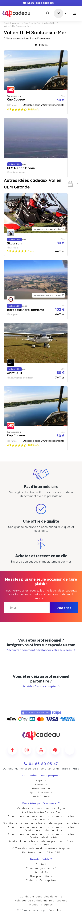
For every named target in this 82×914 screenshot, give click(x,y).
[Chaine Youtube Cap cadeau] (41, 750)
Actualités (41, 872)
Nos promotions (41, 876)
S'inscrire (64, 608)
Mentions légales (41, 904)
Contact (41, 864)
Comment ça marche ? (41, 868)
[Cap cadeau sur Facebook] (12, 750)
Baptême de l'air (32, 23)
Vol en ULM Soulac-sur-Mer (18, 26)
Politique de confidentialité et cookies (41, 900)
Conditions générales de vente (41, 896)
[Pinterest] (55, 750)
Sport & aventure (12, 23)
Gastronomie (41, 788)
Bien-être (41, 784)
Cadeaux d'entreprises (41, 880)
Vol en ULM (49, 23)
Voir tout (70, 184)
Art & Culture (41, 796)
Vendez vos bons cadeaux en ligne (41, 808)
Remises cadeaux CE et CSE (41, 852)
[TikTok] (69, 750)
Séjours (41, 780)
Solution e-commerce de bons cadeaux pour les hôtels (41, 823)
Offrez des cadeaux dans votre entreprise (41, 848)
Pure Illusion (57, 910)
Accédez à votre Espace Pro (41, 812)
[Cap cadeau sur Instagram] (26, 750)
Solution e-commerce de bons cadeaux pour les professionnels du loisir (41, 836)
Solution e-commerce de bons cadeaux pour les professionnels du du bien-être (41, 829)
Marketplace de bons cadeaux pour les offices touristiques (41, 843)
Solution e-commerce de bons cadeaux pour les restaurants (41, 818)
